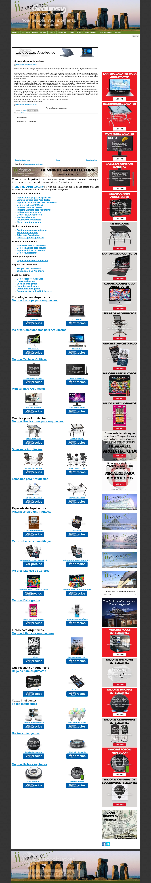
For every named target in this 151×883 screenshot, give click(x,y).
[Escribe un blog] (30, 110)
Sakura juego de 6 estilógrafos (33, 619)
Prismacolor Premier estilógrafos (77, 619)
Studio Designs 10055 (33, 439)
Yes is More (34, 657)
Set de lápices (77, 690)
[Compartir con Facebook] (35, 110)
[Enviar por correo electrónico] (28, 110)
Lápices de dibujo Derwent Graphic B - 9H (33, 560)
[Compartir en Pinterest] (37, 110)
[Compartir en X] (33, 110)
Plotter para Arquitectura (29, 222)
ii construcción (62, 32)
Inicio (58, 160)
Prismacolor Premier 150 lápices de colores (77, 590)
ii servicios (71, 32)
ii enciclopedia (26, 32)
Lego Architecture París (34, 690)
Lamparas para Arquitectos (30, 237)
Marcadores (77, 530)
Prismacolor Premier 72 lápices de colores (33, 590)
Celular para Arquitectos (29, 220)
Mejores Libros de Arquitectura (32, 260)
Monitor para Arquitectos (29, 215)
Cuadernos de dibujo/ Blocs (34, 530)
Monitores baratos (26, 217)
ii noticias (35, 32)
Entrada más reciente (22, 160)
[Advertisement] (55, 41)
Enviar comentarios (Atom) (33, 164)
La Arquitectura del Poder (77, 657)
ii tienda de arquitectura (105, 32)
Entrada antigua (91, 160)
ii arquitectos (15, 32)
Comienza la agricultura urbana (29, 61)
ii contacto (80, 32)
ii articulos (43, 32)
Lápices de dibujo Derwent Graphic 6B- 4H (77, 560)
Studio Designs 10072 (77, 439)
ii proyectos (52, 32)
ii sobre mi (118, 32)
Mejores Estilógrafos (27, 253)
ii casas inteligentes (90, 32)
